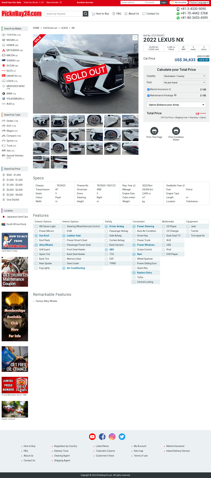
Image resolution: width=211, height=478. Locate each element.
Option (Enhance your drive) (164, 105)
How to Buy (102, 13)
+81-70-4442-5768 (194, 13)
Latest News (102, 446)
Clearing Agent (62, 455)
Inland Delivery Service (178, 451)
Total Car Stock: (34, 2)
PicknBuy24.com (22, 14)
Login (163, 2)
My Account (140, 446)
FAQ (118, 13)
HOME (36, 28)
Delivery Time (61, 451)
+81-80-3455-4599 (194, 18)
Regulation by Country (65, 446)
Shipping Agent (62, 460)
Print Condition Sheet (176, 138)
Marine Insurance (159, 89)
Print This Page (154, 137)
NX (73, 28)
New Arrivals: (54, 2)
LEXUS (64, 28)
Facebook (102, 436)
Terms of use (141, 455)
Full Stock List (50, 28)
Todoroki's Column (105, 451)
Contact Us (153, 13)
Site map (138, 451)
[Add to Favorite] (135, 37)
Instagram (112, 436)
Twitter (122, 436)
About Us (134, 13)
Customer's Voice (105, 455)
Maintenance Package (161, 95)
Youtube (92, 436)
